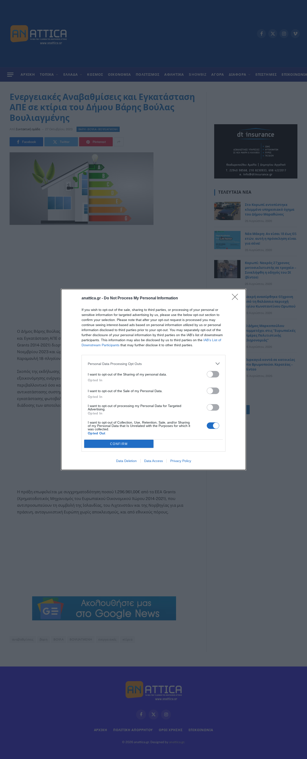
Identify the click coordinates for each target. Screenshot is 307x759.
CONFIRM (119, 444)
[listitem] (153, 363)
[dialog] (153, 379)
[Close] (236, 298)
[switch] (213, 374)
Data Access (153, 461)
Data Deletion (126, 461)
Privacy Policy (180, 461)
